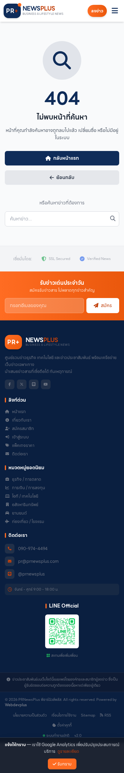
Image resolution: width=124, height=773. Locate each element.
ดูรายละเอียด (68, 751)
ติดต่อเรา (20, 454)
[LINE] (34, 384)
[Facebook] (9, 384)
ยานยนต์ (19, 513)
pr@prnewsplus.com (38, 561)
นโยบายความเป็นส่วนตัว (30, 715)
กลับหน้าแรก (66, 158)
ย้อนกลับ (65, 177)
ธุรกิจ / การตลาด (26, 479)
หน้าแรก (19, 412)
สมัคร (106, 305)
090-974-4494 (33, 549)
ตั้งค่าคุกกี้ (64, 725)
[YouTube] (46, 384)
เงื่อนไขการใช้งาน (63, 715)
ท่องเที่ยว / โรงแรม (28, 521)
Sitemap (88, 715)
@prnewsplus (31, 574)
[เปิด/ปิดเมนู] (114, 11)
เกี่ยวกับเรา (21, 420)
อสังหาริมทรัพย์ (25, 505)
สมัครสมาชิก (23, 428)
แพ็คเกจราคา (23, 445)
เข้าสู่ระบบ (20, 437)
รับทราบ (64, 764)
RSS (107, 715)
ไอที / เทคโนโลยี (25, 496)
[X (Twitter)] (21, 384)
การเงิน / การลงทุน (28, 488)
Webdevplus (16, 705)
